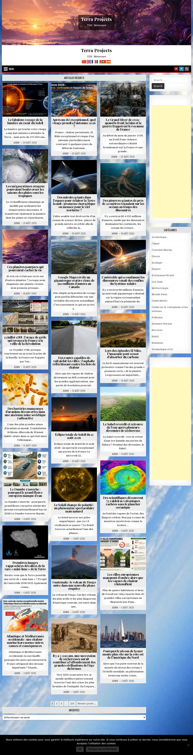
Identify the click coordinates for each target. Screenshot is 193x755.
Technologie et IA (84, 173)
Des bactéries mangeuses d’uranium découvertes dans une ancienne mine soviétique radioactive (25, 413)
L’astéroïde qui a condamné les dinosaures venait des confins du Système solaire (123, 280)
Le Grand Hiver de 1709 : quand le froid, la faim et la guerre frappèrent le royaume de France (123, 124)
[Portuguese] (103, 61)
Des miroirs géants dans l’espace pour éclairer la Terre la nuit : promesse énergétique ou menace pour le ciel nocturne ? (74, 203)
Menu (11, 69)
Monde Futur (160, 294)
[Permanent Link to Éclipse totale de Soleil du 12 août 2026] (74, 414)
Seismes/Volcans (124, 469)
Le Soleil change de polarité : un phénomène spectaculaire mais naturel (74, 508)
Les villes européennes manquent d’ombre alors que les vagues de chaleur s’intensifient (123, 579)
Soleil (27, 91)
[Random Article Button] (176, 69)
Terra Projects (96, 19)
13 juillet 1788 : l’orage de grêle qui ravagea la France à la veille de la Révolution (25, 340)
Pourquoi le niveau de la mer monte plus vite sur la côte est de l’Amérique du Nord (123, 654)
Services (157, 330)
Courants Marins (124, 623)
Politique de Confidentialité (102, 748)
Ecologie (131, 396)
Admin (16, 142)
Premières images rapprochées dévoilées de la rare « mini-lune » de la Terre (25, 565)
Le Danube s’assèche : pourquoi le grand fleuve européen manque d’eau (25, 492)
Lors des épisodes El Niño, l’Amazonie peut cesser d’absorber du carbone (123, 353)
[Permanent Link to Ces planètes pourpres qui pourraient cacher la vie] (25, 247)
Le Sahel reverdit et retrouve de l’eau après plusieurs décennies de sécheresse (123, 427)
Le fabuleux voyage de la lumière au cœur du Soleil (25, 121)
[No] (188, 745)
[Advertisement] (172, 161)
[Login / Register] (181, 69)
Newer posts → (87, 703)
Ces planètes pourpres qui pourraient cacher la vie (25, 268)
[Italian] (98, 61)
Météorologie (75, 91)
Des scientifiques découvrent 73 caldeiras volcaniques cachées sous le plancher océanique (123, 502)
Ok (79, 748)
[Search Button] (187, 69)
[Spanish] (108, 61)
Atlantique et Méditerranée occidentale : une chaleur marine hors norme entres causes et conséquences (25, 641)
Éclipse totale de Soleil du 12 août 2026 (74, 436)
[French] (94, 61)
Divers (134, 172)
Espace (66, 169)
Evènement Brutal (124, 91)
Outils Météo (159, 300)
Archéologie (118, 172)
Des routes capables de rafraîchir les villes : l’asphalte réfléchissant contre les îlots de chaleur (74, 362)
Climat (115, 322)
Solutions (63, 173)
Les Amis (157, 281)
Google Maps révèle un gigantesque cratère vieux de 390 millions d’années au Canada (74, 282)
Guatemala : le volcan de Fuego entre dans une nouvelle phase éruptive (74, 585)
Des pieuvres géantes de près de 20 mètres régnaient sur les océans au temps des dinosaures (123, 205)
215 (72, 703)
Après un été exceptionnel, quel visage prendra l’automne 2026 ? (74, 123)
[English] (89, 61)
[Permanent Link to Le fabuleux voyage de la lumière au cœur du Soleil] (25, 100)
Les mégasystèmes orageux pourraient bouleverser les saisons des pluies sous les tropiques (25, 191)
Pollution (81, 169)
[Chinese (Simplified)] (84, 61)
